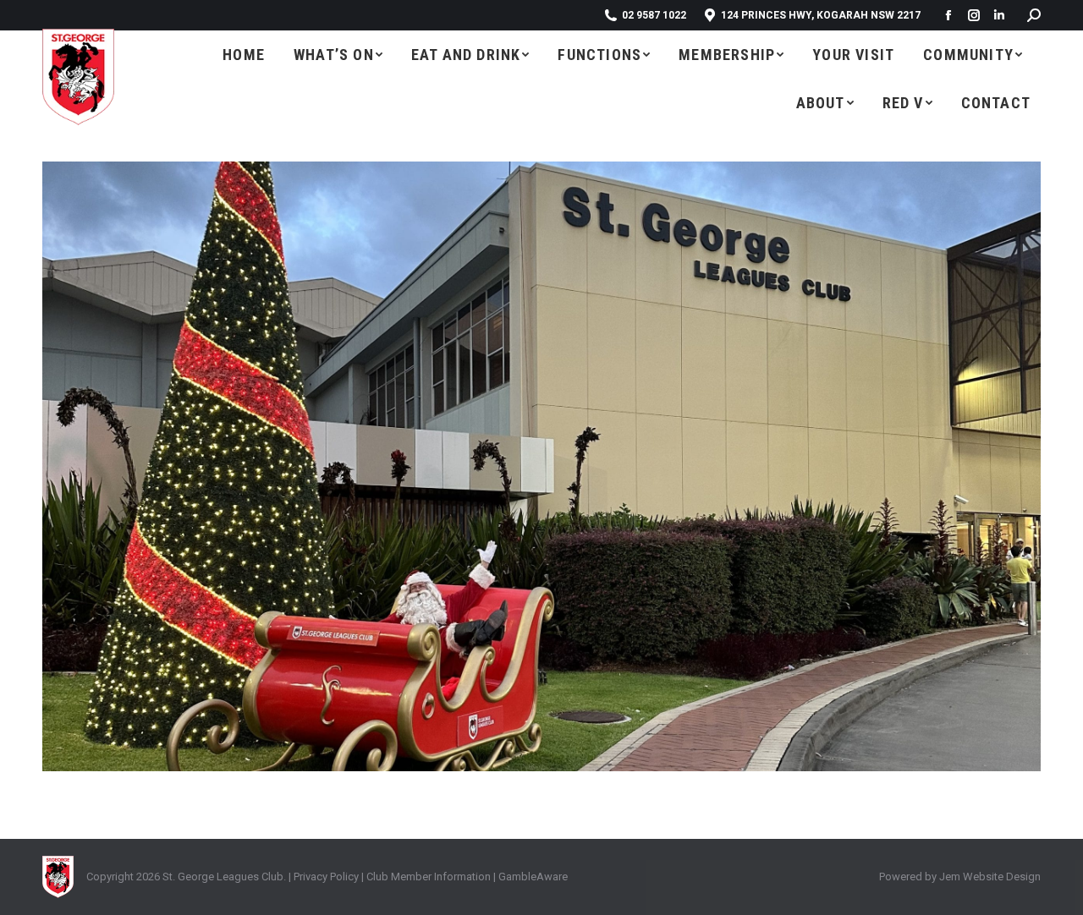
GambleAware (533, 876)
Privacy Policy (326, 876)
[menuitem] (243, 54)
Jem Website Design (990, 876)
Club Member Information (427, 876)
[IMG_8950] (541, 466)
